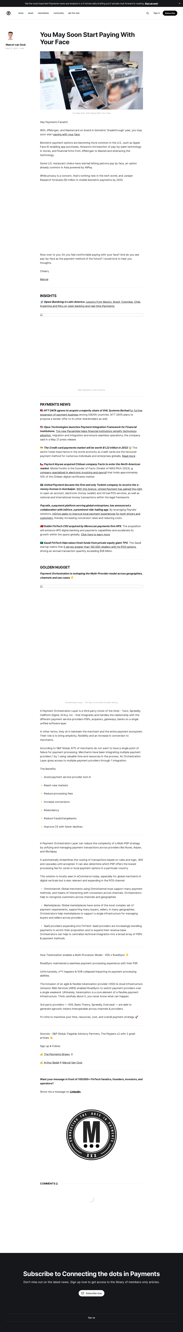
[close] (179, 3)
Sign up (91, 1317)
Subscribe (170, 13)
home (20, 13)
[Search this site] (148, 13)
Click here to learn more (95, 534)
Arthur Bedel (51, 1062)
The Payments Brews (57, 1054)
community (58, 13)
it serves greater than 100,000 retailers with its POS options (100, 546)
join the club (73, 13)
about (30, 13)
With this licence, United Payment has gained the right (109, 488)
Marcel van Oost (16, 44)
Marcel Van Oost (72, 1062)
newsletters (43, 13)
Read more (128, 455)
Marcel (44, 279)
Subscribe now (94, 1293)
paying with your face (66, 134)
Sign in (157, 13)
